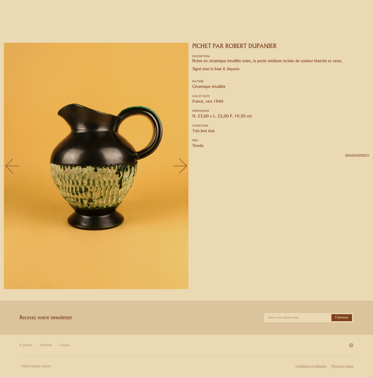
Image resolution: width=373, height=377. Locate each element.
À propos (25, 345)
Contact (65, 345)
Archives (46, 345)
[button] (11, 166)
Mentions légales (342, 366)
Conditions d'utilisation (311, 366)
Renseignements (357, 155)
